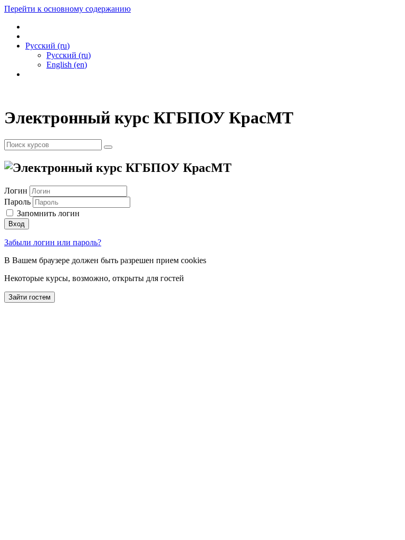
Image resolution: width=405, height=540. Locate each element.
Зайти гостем (29, 297)
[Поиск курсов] (108, 147)
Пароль (17, 201)
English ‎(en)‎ (66, 64)
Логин (17, 190)
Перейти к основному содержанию (67, 8)
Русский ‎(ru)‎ (68, 55)
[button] (47, 45)
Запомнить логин (48, 213)
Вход (16, 224)
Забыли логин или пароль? (52, 242)
